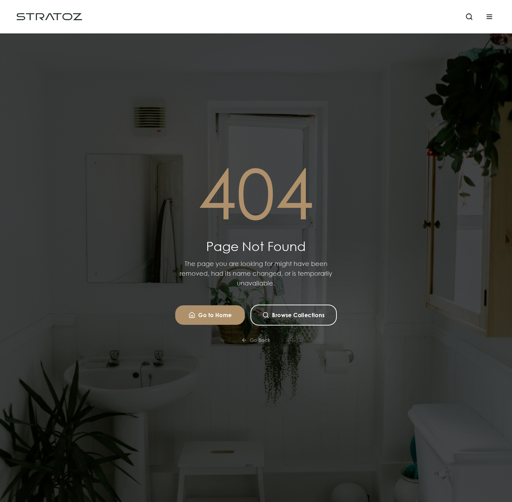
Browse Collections (298, 315)
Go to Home (215, 315)
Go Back (260, 340)
